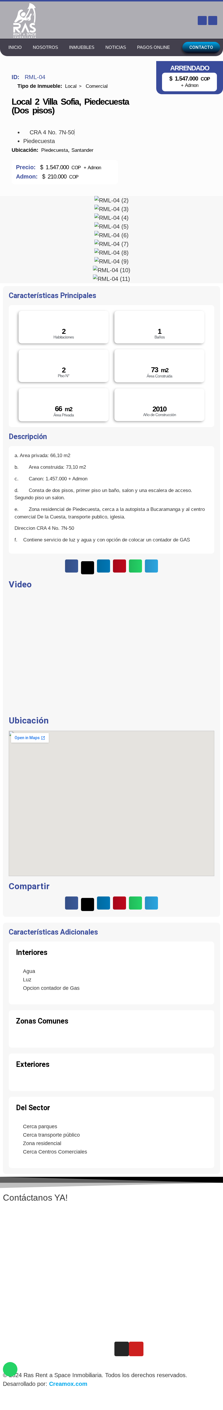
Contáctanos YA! (35, 1197)
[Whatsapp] (10, 1369)
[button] (71, 566)
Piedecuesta (54, 150)
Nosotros (45, 47)
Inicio (15, 47)
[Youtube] (212, 20)
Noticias (115, 47)
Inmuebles (81, 47)
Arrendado (189, 68)
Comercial (97, 86)
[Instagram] (202, 20)
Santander (82, 150)
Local (71, 86)
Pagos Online (153, 47)
